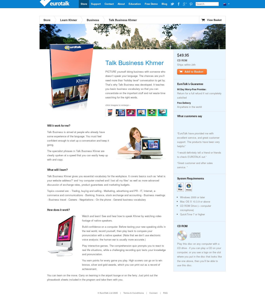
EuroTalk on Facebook (178, 4)
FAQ (165, 292)
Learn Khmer (68, 20)
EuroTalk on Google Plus (185, 4)
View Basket (214, 20)
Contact (109, 4)
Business (93, 20)
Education (135, 4)
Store (84, 4)
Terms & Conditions (133, 292)
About (121, 4)
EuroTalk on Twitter (172, 4)
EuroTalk (54, 4)
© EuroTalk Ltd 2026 (108, 292)
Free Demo (151, 4)
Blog (164, 4)
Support (96, 4)
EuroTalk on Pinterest (191, 4)
